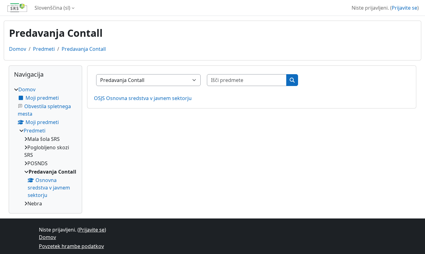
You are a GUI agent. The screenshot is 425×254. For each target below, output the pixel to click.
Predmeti (44, 49)
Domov (17, 49)
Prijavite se (404, 7)
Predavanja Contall (84, 49)
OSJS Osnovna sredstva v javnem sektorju (143, 98)
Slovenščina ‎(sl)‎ (52, 7)
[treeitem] (45, 146)
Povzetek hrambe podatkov (71, 246)
